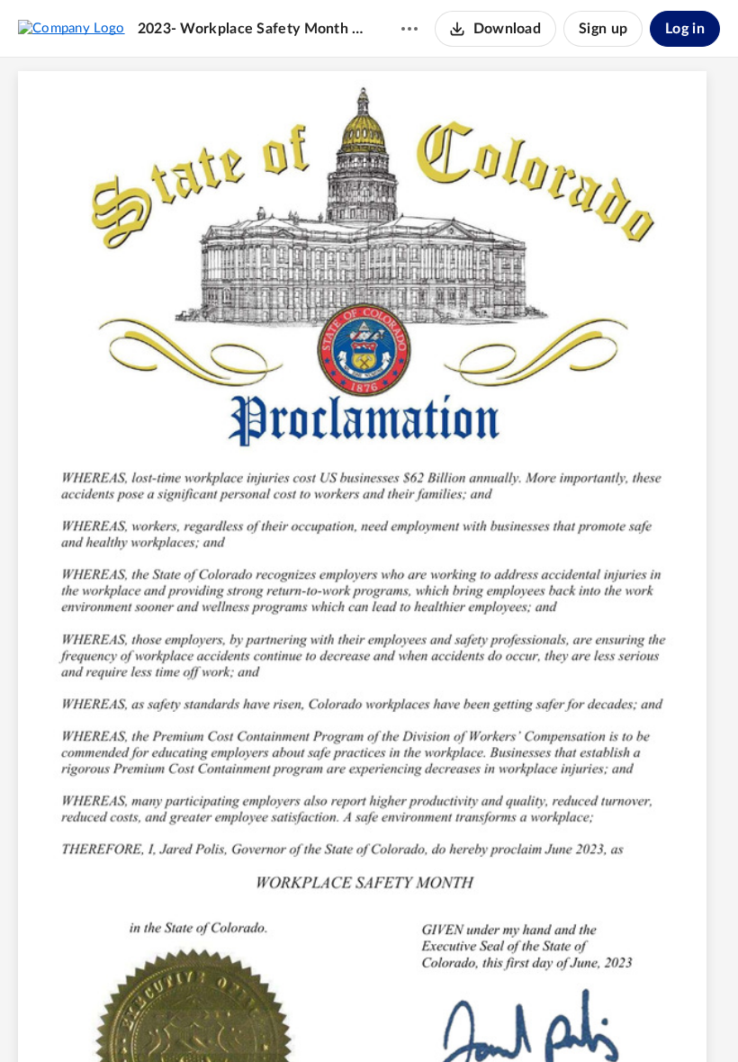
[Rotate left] (434, 1018)
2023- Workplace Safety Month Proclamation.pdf (252, 29)
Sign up (603, 29)
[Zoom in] (399, 1018)
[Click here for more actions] (410, 29)
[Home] (71, 28)
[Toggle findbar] (301, 1018)
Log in (685, 29)
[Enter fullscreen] (468, 1018)
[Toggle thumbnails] (269, 1018)
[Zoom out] (337, 1018)
